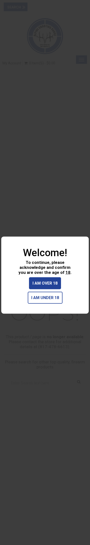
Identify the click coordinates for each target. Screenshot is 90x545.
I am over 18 (45, 283)
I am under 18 (45, 297)
